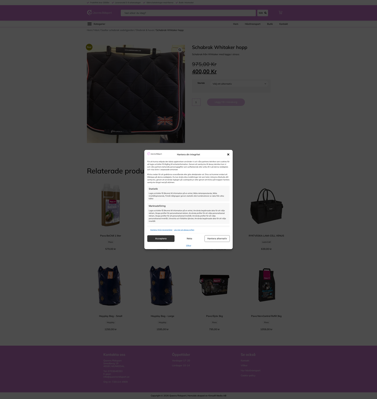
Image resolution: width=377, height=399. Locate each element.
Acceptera (161, 238)
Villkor (188, 245)
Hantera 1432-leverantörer (161, 230)
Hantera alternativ (217, 238)
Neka (189, 238)
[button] (228, 154)
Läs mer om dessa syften (184, 230)
